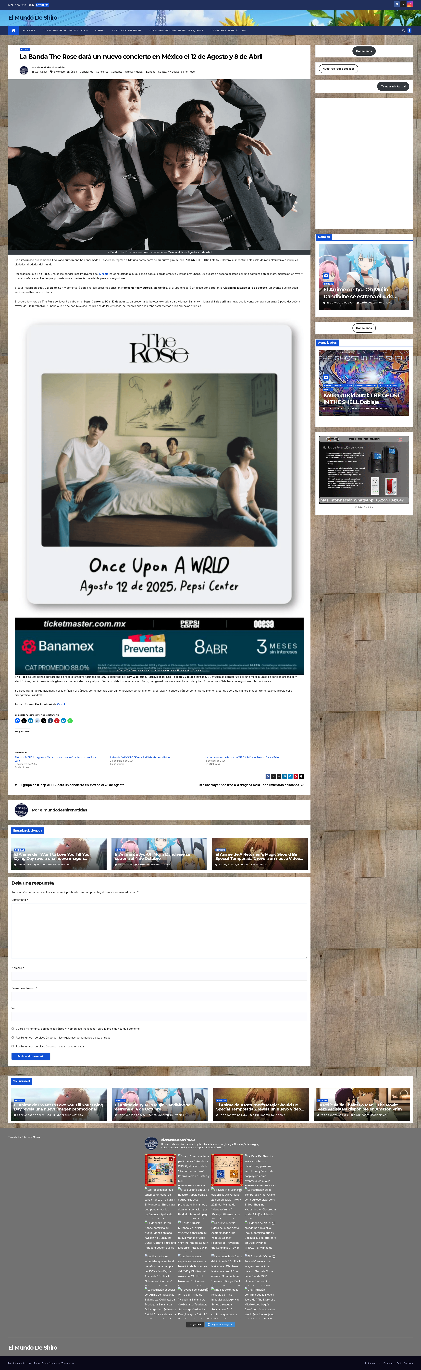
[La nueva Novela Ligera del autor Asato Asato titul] (227, 1236)
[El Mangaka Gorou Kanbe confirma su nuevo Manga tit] (160, 1236)
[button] (403, 30)
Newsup (53, 1363)
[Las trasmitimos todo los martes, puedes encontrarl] (227, 1170)
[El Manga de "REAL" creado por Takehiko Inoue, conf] (260, 1236)
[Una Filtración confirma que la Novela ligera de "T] (260, 1303)
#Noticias (173, 71)
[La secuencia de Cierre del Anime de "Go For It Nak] (227, 1270)
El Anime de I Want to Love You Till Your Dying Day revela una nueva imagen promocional (52, 858)
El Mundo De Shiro (32, 17)
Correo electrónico (24, 988)
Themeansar (67, 1363)
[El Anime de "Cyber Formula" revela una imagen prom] (260, 1270)
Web (14, 1008)
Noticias (29, 30)
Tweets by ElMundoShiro (24, 1137)
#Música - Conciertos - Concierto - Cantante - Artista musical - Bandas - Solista (116, 71)
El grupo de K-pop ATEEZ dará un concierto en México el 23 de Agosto (72, 785)
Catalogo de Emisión (365, 386)
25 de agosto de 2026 (340, 302)
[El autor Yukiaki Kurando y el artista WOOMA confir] (194, 1236)
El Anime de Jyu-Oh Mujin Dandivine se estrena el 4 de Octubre (152, 856)
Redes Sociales (405, 1363)
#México (59, 71)
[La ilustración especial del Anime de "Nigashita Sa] (160, 1303)
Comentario (20, 899)
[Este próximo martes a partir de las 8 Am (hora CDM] (194, 1170)
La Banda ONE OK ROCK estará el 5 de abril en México (140, 757)
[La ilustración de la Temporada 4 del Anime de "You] (260, 1203)
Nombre (18, 968)
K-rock (103, 273)
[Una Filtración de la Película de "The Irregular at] (227, 1303)
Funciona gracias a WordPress (24, 1363)
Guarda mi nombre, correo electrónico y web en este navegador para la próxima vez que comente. (78, 1028)
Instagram (370, 1363)
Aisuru (100, 30)
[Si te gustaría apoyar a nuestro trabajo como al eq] (194, 1203)
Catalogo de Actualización (64, 30)
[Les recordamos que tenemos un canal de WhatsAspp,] (160, 1203)
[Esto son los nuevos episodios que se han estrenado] (160, 1170)
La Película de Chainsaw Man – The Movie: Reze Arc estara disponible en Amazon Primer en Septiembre (361, 1109)
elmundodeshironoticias (51, 67)
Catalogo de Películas (228, 30)
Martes (328, 390)
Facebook (389, 1363)
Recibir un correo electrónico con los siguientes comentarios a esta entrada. (63, 1037)
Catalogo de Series (127, 30)
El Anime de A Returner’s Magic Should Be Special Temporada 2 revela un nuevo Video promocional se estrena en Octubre (257, 858)
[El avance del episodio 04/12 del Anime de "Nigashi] (194, 1303)
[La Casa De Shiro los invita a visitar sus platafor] (260, 1170)
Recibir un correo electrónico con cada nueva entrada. (50, 1046)
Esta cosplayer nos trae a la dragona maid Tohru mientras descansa (248, 785)
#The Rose (188, 71)
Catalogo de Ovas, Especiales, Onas (176, 30)
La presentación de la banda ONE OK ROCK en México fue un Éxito (242, 757)
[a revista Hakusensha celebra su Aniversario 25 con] (227, 1203)
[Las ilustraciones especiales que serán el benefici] (160, 1270)
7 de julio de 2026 (338, 408)
